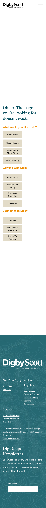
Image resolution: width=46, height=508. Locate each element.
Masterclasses (12, 143)
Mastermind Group (12, 186)
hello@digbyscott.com (11, 438)
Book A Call (12, 177)
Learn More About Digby (12, 151)
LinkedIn (12, 220)
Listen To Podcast (12, 237)
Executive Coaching (12, 194)
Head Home (12, 134)
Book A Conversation (11, 415)
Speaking (12, 203)
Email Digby (7, 422)
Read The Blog (12, 160)
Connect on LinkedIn (11, 418)
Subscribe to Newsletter (12, 229)
